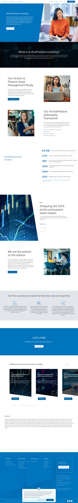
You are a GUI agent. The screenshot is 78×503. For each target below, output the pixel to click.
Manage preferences (41, 499)
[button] (13, 99)
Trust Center (15, 500)
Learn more (10, 28)
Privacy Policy (29, 495)
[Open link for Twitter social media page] (69, 501)
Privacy (19, 500)
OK (50, 499)
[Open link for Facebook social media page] (71, 501)
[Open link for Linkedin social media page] (67, 501)
